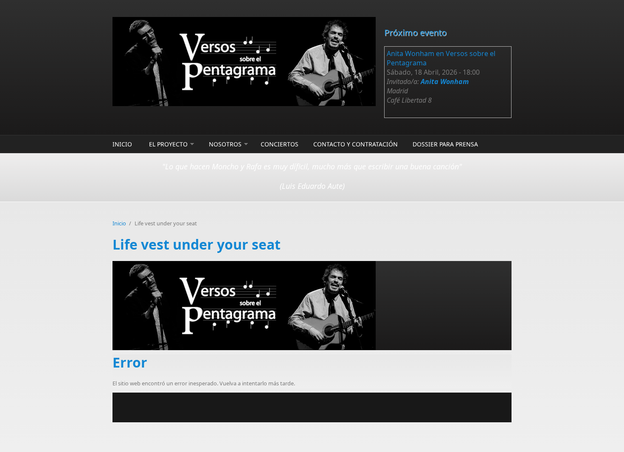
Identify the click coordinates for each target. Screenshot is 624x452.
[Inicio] (244, 61)
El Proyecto (168, 144)
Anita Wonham (445, 81)
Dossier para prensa (445, 144)
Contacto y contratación (355, 144)
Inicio (122, 144)
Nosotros (225, 144)
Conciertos (279, 144)
